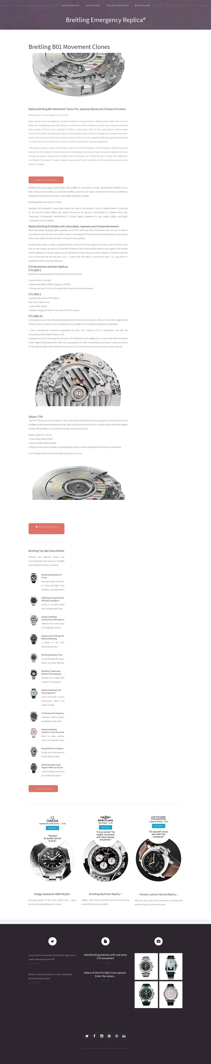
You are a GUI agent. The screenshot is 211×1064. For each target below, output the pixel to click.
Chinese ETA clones (115, 109)
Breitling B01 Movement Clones (69, 47)
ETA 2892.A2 (35, 316)
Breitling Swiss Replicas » (46, 180)
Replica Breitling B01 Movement (47, 109)
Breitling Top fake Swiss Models (46, 551)
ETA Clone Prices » (43, 788)
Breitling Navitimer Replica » (105, 894)
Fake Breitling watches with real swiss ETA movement (105, 956)
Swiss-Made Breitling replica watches (50, 230)
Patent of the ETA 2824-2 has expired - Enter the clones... (105, 974)
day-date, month (70, 424)
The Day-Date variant (38, 298)
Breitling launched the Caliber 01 (54, 125)
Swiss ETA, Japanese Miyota (82, 109)
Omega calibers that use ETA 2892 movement (53, 453)
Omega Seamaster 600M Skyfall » (52, 894)
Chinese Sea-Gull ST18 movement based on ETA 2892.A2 (55, 338)
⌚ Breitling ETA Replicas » (46, 528)
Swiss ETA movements (94, 230)
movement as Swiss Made (40, 334)
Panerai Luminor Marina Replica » (159, 894)
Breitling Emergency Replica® (106, 20)
